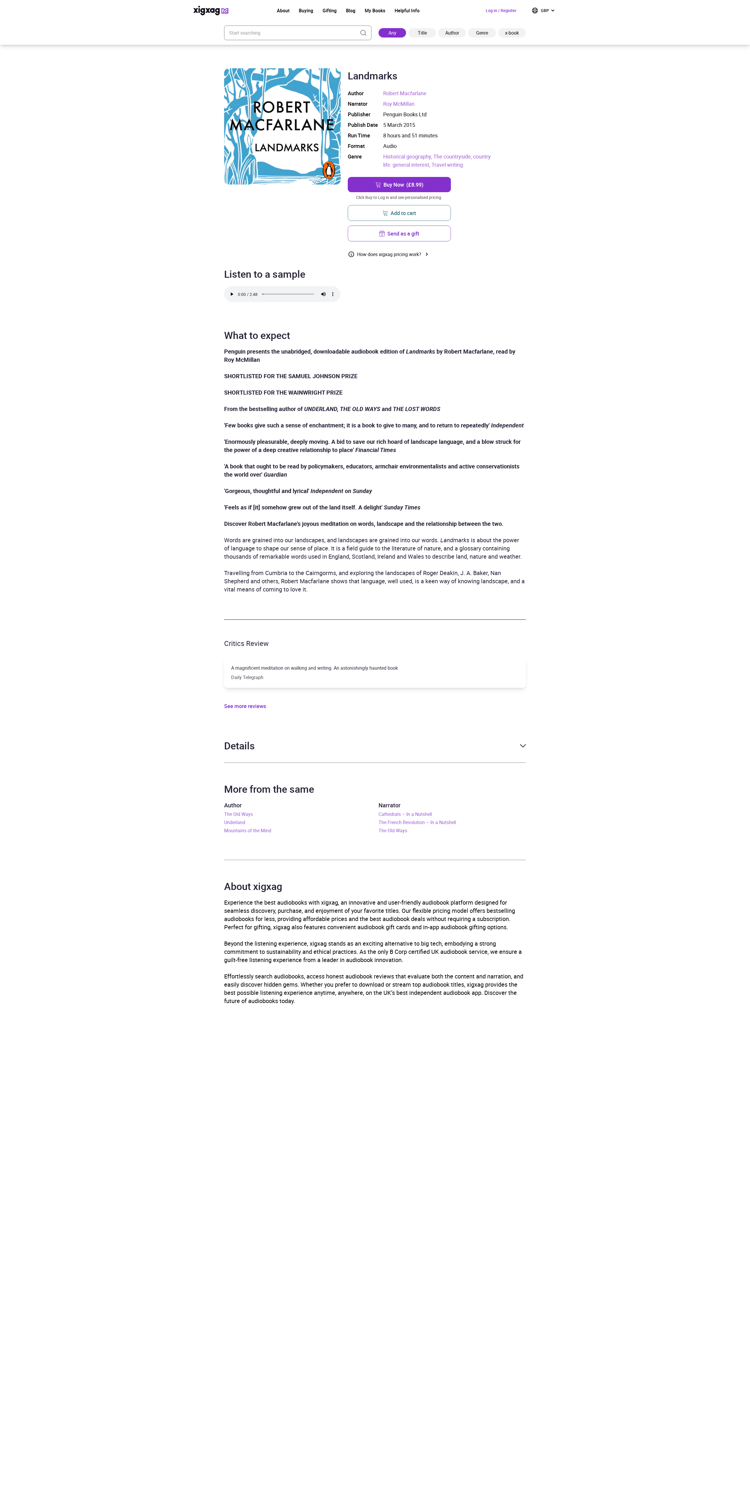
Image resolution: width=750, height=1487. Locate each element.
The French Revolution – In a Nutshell (417, 822)
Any (392, 33)
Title (422, 33)
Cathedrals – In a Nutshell (405, 814)
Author (452, 33)
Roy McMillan (399, 103)
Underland (234, 822)
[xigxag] (211, 11)
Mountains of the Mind (247, 830)
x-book (512, 33)
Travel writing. (448, 164)
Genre (482, 33)
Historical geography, (408, 156)
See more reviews (245, 706)
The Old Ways (238, 814)
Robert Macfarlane (405, 93)
